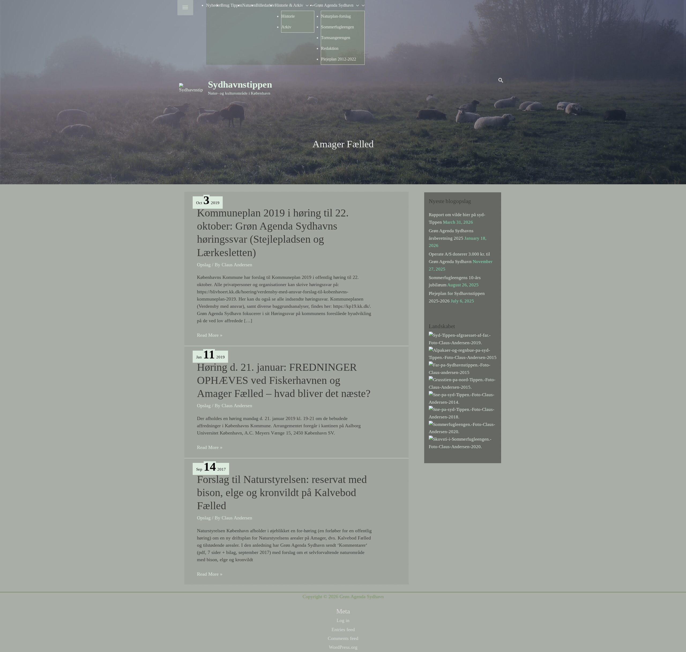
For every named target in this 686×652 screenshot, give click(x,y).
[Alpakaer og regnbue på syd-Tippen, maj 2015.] (463, 353)
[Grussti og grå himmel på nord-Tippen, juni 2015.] (463, 383)
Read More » (209, 335)
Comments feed (343, 638)
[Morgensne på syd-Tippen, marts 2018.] (463, 412)
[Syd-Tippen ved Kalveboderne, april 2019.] (463, 338)
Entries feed (343, 629)
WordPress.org (343, 647)
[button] (501, 80)
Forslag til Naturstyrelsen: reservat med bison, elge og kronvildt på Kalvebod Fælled (282, 492)
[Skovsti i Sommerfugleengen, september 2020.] (463, 442)
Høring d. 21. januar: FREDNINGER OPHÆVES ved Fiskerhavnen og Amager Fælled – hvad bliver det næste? (284, 380)
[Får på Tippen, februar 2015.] (463, 368)
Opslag (204, 264)
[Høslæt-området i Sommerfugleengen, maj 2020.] (463, 427)
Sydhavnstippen (240, 84)
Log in (343, 620)
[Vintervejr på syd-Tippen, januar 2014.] (463, 397)
